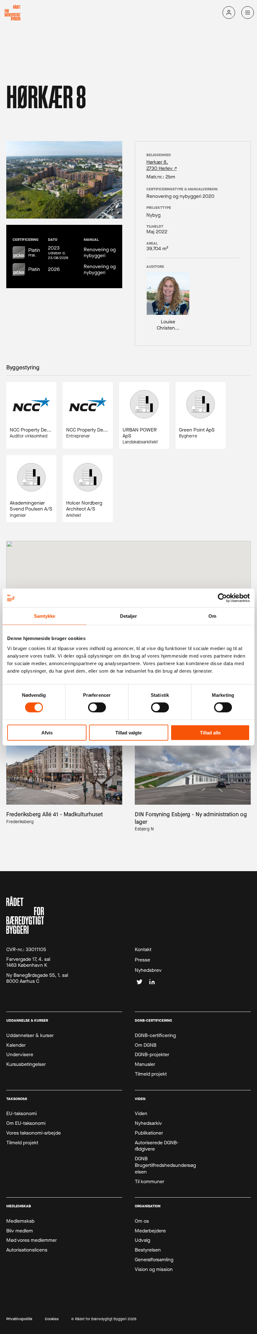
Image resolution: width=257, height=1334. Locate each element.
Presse (142, 960)
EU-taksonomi (21, 1113)
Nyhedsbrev (148, 970)
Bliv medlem (19, 1231)
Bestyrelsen (148, 1250)
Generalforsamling (154, 1260)
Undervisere (19, 1054)
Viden (141, 1113)
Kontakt (143, 949)
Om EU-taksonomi (25, 1123)
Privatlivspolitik (19, 1319)
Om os (142, 1221)
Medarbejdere (150, 1231)
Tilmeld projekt (151, 1074)
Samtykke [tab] (44, 616)
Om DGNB (145, 1045)
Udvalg (142, 1240)
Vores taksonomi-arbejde (33, 1133)
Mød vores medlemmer (31, 1240)
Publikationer (149, 1133)
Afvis (47, 732)
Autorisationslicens (26, 1250)
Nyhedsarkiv (148, 1123)
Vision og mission (154, 1269)
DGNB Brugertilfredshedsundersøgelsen (165, 1165)
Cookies (52, 1319)
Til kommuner (149, 1181)
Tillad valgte (128, 732)
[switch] (97, 707)
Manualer (145, 1064)
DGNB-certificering (155, 1035)
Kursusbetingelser (26, 1064)
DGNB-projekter (152, 1054)
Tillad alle (210, 732)
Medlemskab (20, 1221)
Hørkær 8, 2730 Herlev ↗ (161, 165)
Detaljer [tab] (128, 616)
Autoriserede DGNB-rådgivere (157, 1146)
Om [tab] (212, 616)
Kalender (16, 1045)
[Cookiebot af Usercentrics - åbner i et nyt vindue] (222, 598)
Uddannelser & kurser (30, 1035)
